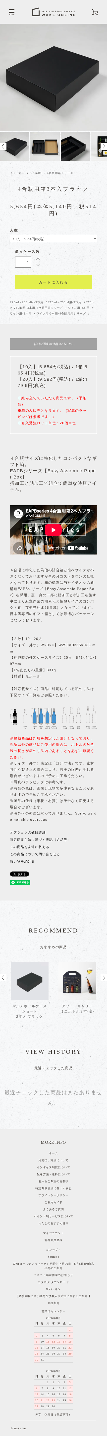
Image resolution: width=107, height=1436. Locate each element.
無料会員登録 (54, 1240)
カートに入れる (53, 282)
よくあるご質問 (53, 1209)
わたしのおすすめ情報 (53, 1223)
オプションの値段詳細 (28, 832)
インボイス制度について (53, 1167)
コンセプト (53, 1249)
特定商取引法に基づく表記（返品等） (40, 840)
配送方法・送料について (53, 1174)
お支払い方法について (53, 1160)
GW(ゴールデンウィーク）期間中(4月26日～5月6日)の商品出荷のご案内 (53, 1266)
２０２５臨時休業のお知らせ (53, 1275)
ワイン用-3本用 (79, 307)
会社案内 (53, 1303)
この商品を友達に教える (29, 847)
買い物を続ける (22, 861)
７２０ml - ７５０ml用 (26, 173)
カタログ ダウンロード (53, 1282)
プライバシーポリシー (53, 1195)
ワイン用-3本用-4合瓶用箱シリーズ (61, 313)
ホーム (53, 1153)
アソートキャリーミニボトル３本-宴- (77, 1008)
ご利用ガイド (54, 1202)
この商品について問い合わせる (35, 854)
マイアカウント (53, 1233)
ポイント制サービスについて (53, 1216)
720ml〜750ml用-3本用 (27, 302)
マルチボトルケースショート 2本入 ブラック (29, 1011)
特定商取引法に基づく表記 (53, 1188)
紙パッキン (53, 1289)
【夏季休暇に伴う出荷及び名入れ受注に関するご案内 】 (53, 1296)
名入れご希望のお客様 (53, 1181)
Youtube (53, 1256)
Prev (3, 146)
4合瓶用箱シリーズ (60, 173)
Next (104, 146)
